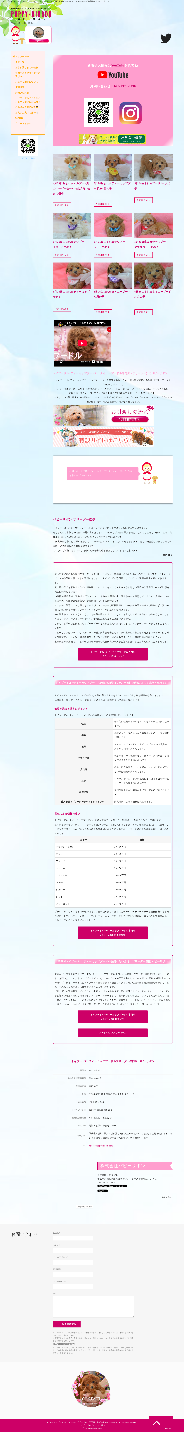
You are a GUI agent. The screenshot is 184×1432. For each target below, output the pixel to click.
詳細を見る (63, 205)
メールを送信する (66, 1324)
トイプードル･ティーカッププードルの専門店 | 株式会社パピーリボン (85, 1422)
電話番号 (57, 1269)
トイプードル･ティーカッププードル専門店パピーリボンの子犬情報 (113, 932)
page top (167, 1428)
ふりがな (57, 1245)
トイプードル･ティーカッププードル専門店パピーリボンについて (113, 654)
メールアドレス (60, 1257)
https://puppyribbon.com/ (101, 1146)
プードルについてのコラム (113, 1032)
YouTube (117, 65)
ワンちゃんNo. (59, 1281)
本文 (55, 1293)
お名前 (56, 1233)
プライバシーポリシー (92, 1428)
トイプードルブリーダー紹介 (92, 1425)
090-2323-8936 (25, 23)
